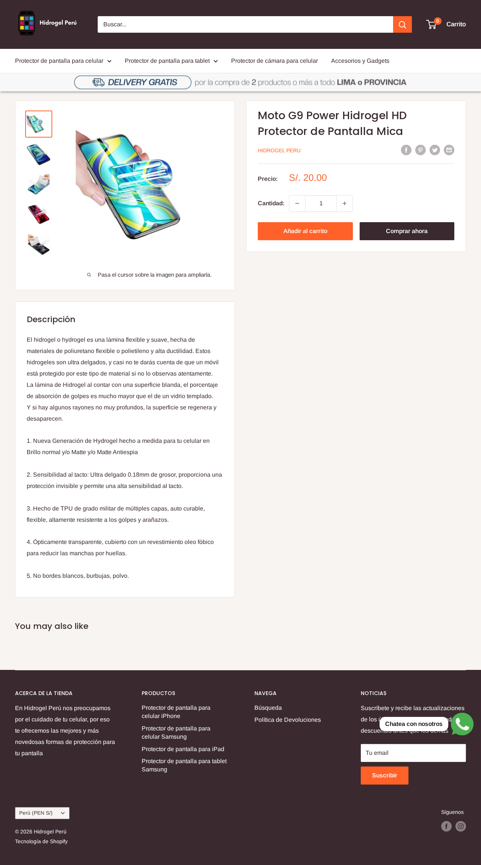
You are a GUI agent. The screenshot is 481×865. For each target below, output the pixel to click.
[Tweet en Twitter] (435, 149)
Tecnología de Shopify (41, 841)
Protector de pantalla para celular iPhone (176, 711)
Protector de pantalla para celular (59, 61)
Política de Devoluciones (287, 720)
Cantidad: (271, 203)
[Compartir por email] (449, 149)
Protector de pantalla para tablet (167, 61)
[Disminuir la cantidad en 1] (297, 203)
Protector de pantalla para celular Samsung (176, 732)
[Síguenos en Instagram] (460, 826)
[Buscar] (402, 24)
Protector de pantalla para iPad (183, 749)
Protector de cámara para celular (274, 61)
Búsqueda (268, 707)
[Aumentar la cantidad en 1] (344, 203)
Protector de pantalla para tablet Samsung (184, 765)
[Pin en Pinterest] (420, 149)
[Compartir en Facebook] (406, 149)
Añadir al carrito (305, 231)
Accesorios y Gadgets (360, 61)
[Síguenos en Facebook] (446, 826)
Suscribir (384, 775)
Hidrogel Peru (279, 150)
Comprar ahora (407, 231)
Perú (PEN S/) (36, 813)
